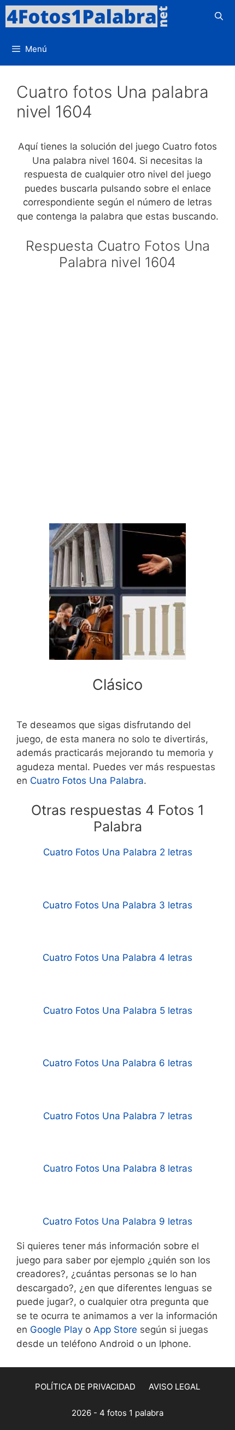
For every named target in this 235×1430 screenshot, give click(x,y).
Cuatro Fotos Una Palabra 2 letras (117, 852)
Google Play (56, 1329)
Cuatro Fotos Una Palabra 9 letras (117, 1221)
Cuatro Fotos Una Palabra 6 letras (117, 1062)
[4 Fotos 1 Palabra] (90, 16)
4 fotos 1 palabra (131, 1413)
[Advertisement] (117, 401)
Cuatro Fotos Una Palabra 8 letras (117, 1168)
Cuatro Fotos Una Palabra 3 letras (117, 905)
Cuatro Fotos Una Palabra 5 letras (117, 1010)
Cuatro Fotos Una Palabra (87, 780)
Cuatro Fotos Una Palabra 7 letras (117, 1115)
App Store (115, 1329)
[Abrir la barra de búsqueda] (219, 16)
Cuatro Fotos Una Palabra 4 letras (117, 957)
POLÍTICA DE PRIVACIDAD (85, 1386)
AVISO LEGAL (174, 1386)
